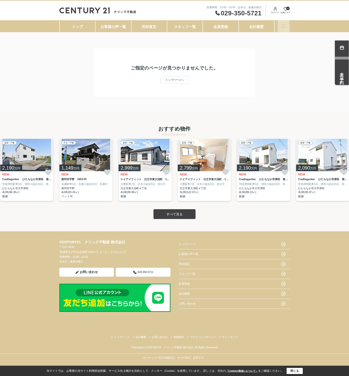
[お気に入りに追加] (48, 172)
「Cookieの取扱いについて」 (242, 371)
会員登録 (220, 27)
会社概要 (256, 27)
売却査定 (149, 27)
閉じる (294, 370)
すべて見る (174, 214)
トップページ (187, 244)
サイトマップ (230, 337)
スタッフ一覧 (185, 27)
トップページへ (174, 79)
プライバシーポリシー (203, 337)
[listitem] (86, 170)
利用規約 (178, 337)
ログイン (275, 12)
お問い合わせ (89, 272)
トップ (77, 27)
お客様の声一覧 (113, 27)
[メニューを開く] (284, 26)
